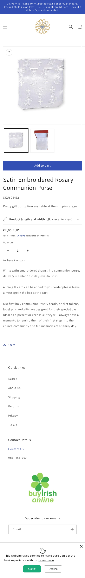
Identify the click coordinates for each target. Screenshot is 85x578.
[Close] (81, 546)
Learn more (46, 560)
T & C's (12, 425)
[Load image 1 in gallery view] (16, 141)
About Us (14, 388)
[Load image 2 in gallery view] (42, 141)
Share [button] (11, 345)
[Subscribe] (72, 529)
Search (12, 378)
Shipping (21, 235)
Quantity (8, 242)
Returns (13, 406)
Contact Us (16, 449)
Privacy (13, 415)
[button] (5, 26)
